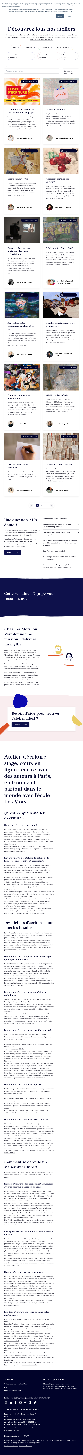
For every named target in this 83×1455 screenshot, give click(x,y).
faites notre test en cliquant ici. (41, 40)
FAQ (6, 1387)
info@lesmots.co (21, 1424)
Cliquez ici (47, 1384)
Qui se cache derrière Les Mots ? (16, 1384)
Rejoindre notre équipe (12, 1390)
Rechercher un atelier (10, 67)
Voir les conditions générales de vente (18, 1446)
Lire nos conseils (20, 725)
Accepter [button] (59, 16)
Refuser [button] (69, 16)
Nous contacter (13, 552)
